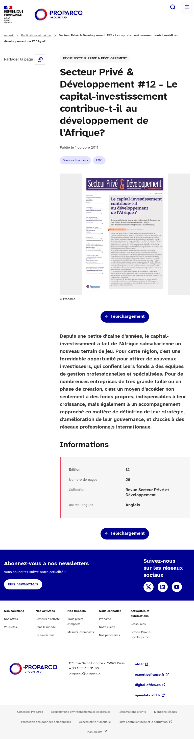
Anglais (133, 505)
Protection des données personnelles (46, 722)
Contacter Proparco (30, 712)
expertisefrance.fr (149, 675)
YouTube (177, 587)
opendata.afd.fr (147, 695)
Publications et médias (36, 35)
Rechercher (173, 7)
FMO (99, 160)
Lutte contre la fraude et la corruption (143, 722)
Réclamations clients (132, 712)
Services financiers (75, 160)
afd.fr (139, 664)
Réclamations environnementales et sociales (80, 712)
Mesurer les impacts (80, 632)
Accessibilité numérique (95, 722)
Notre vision (107, 627)
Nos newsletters (23, 584)
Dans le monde (46, 627)
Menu (187, 7)
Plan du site (94, 732)
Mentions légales (165, 712)
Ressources (138, 624)
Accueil (9, 35)
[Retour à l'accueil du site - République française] (58, 14)
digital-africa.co (148, 685)
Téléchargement (127, 316)
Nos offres (11, 619)
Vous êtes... (11, 627)
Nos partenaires (109, 635)
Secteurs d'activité (48, 619)
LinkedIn (163, 587)
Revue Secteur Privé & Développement (95, 58)
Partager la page (40, 59)
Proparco (105, 619)
